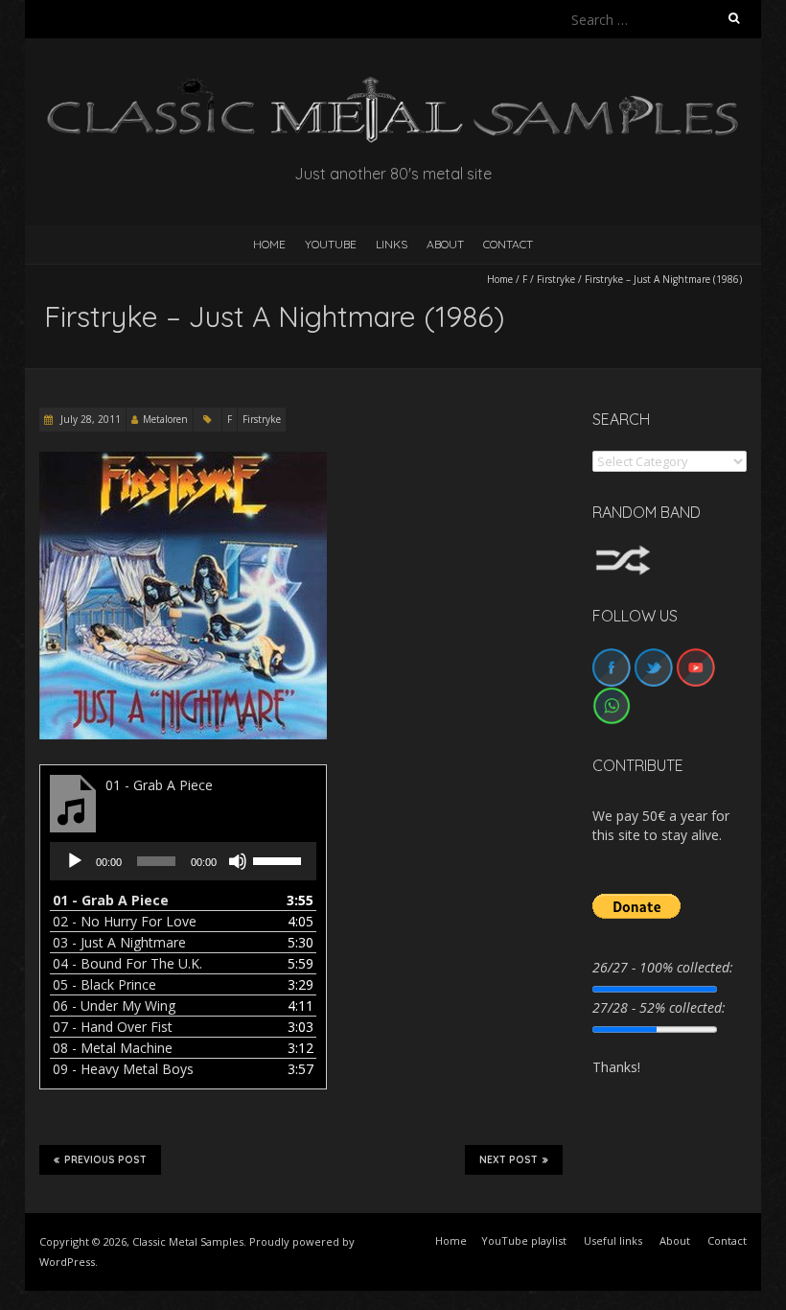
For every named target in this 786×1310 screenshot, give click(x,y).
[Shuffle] (623, 554)
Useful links (613, 1240)
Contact (508, 244)
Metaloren (165, 419)
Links (391, 244)
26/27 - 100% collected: (662, 967)
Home (500, 279)
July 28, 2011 (89, 419)
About (445, 244)
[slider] (280, 859)
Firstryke (556, 279)
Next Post (508, 1160)
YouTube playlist (523, 1240)
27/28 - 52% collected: (659, 1007)
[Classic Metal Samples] (393, 86)
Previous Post (105, 1160)
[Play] (74, 861)
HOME (269, 244)
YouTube (331, 244)
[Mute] (237, 861)
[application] (183, 861)
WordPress (67, 1261)
